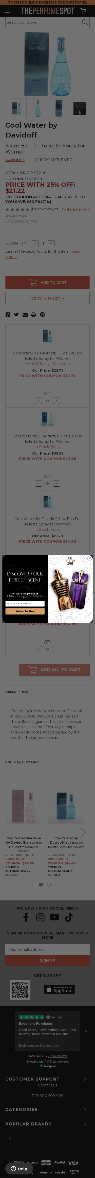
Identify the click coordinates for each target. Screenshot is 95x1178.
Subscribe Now (24, 611)
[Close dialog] (90, 558)
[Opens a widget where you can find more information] (19, 1169)
